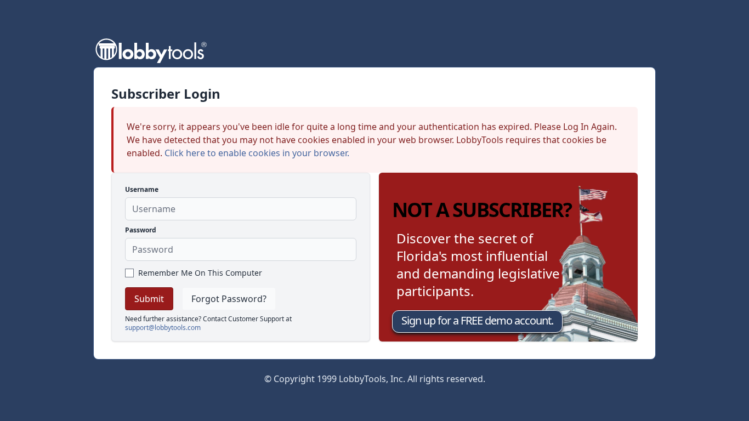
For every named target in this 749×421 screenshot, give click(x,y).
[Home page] (151, 49)
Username (141, 189)
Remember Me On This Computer (200, 273)
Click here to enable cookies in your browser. (256, 153)
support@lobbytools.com (163, 327)
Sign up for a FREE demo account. (477, 320)
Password (140, 230)
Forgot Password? (228, 299)
